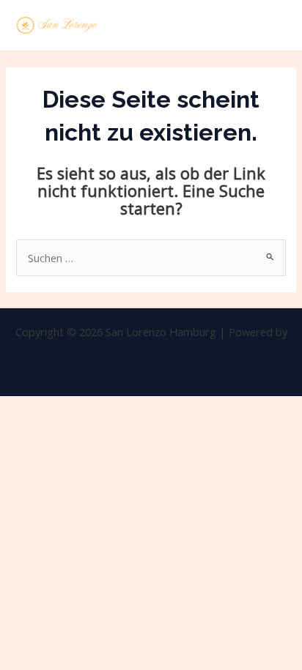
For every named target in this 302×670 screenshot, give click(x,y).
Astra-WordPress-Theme (151, 350)
